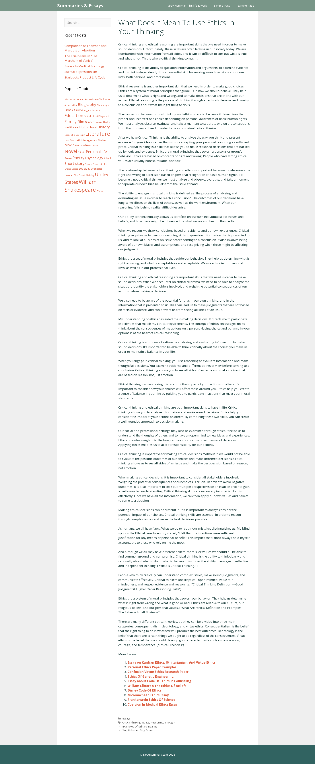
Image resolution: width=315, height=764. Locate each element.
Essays (126, 718)
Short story (74, 163)
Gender (89, 122)
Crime (78, 110)
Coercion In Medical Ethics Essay (153, 704)
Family (71, 121)
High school (88, 127)
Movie (70, 145)
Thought (170, 722)
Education (74, 115)
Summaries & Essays (80, 5)
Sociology (84, 168)
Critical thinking (131, 722)
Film (80, 121)
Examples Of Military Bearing (140, 726)
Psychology (94, 158)
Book (69, 110)
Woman (100, 190)
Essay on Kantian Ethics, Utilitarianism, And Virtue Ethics (171, 662)
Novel (71, 151)
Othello (81, 152)
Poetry (78, 157)
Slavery (88, 164)
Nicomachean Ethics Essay (148, 695)
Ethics (145, 722)
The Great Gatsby (83, 175)
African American (74, 99)
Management (89, 140)
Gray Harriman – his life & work (187, 5)
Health (106, 122)
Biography (87, 104)
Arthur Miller (71, 105)
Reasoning (157, 722)
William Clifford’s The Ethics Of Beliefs (157, 686)
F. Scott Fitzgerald (99, 116)
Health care (72, 127)
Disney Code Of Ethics (144, 690)
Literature (97, 133)
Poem (68, 158)
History (103, 127)
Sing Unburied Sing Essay (137, 730)
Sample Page (222, 5)
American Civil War (97, 99)
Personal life (96, 151)
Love (67, 140)
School (107, 158)
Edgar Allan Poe (92, 110)
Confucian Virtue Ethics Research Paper (158, 672)
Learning (80, 134)
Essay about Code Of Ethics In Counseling (159, 681)
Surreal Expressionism (81, 72)
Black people (103, 105)
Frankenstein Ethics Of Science (151, 700)
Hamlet (98, 122)
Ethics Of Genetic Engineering (151, 676)
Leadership (70, 135)
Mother (102, 140)
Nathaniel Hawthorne (86, 145)
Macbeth (75, 140)
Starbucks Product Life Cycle (85, 77)
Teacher (69, 175)
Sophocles (96, 168)
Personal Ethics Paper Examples (152, 667)
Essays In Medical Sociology (85, 66)
